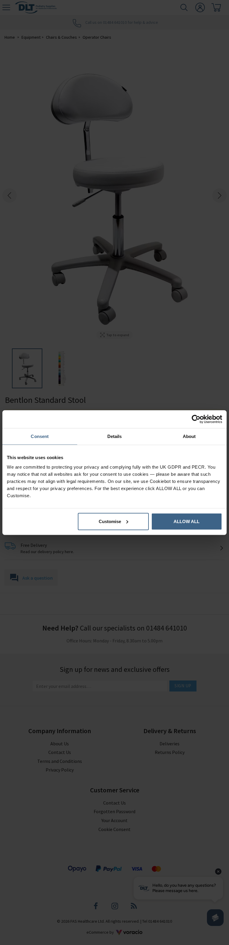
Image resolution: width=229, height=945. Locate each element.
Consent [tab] (40, 436)
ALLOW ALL (186, 521)
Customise (110, 521)
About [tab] (189, 436)
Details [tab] (114, 436)
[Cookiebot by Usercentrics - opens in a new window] (196, 419)
